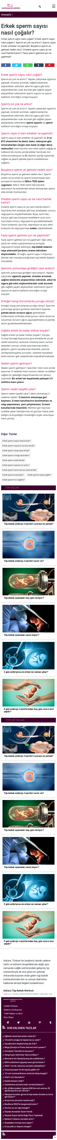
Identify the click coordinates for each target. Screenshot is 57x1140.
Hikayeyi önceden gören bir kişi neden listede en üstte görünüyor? (29, 1095)
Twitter (17, 65)
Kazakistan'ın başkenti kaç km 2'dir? (21, 1044)
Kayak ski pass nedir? (14, 1081)
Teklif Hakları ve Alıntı (13, 1013)
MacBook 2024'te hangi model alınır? (21, 1104)
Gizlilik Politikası (11, 1006)
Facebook (6, 65)
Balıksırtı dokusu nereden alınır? (19, 1119)
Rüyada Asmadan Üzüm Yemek (18, 1112)
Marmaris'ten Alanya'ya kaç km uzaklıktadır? (25, 1058)
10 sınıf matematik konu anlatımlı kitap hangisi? (26, 1073)
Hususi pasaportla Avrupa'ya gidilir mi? (22, 1070)
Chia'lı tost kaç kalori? (15, 1077)
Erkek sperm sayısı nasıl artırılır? (16, 441)
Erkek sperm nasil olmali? (13, 460)
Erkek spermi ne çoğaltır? (13, 480)
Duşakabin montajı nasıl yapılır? (19, 1123)
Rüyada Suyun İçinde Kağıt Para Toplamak (24, 1115)
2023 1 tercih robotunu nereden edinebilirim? (25, 1066)
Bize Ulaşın (9, 1017)
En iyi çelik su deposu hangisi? (18, 1126)
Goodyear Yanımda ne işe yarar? (19, 1051)
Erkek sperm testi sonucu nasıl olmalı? (19, 470)
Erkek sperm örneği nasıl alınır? (16, 455)
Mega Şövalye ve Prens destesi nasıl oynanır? (25, 1047)
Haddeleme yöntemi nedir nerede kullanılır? (24, 1084)
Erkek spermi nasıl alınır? (13, 475)
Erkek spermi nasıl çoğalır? (39, 475)
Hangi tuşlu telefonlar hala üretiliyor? (22, 1055)
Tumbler (39, 65)
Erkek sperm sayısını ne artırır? (15, 465)
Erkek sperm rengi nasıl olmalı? (16, 450)
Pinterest (50, 65)
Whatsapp (28, 65)
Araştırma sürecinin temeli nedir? (20, 1100)
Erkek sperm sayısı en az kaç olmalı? (18, 446)
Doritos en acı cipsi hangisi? (17, 1108)
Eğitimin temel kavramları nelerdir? (20, 1036)
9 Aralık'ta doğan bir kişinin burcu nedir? (23, 1040)
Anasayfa (6, 14)
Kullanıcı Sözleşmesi (13, 1010)
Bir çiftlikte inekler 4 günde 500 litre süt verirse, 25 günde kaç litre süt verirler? (27, 1089)
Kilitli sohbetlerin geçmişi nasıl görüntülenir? (25, 1062)
